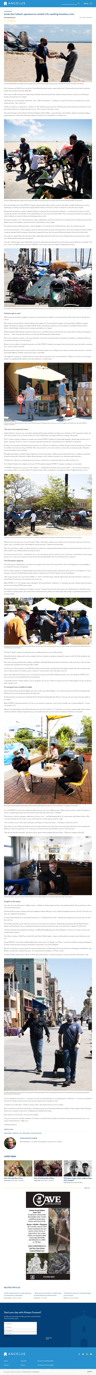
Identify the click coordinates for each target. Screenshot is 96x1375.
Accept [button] (89, 1371)
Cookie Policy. (36, 1372)
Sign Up (49, 1338)
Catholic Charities (8, 1133)
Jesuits (20, 1133)
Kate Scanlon (37, 1298)
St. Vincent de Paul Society (36, 1133)
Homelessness (16, 1133)
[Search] (79, 3)
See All (87, 1188)
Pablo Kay (66, 1298)
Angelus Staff (7, 1180)
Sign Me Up (7, 1335)
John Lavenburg (7, 1298)
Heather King (67, 1182)
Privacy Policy (26, 1372)
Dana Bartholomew (9, 17)
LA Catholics (8, 11)
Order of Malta (26, 1133)
